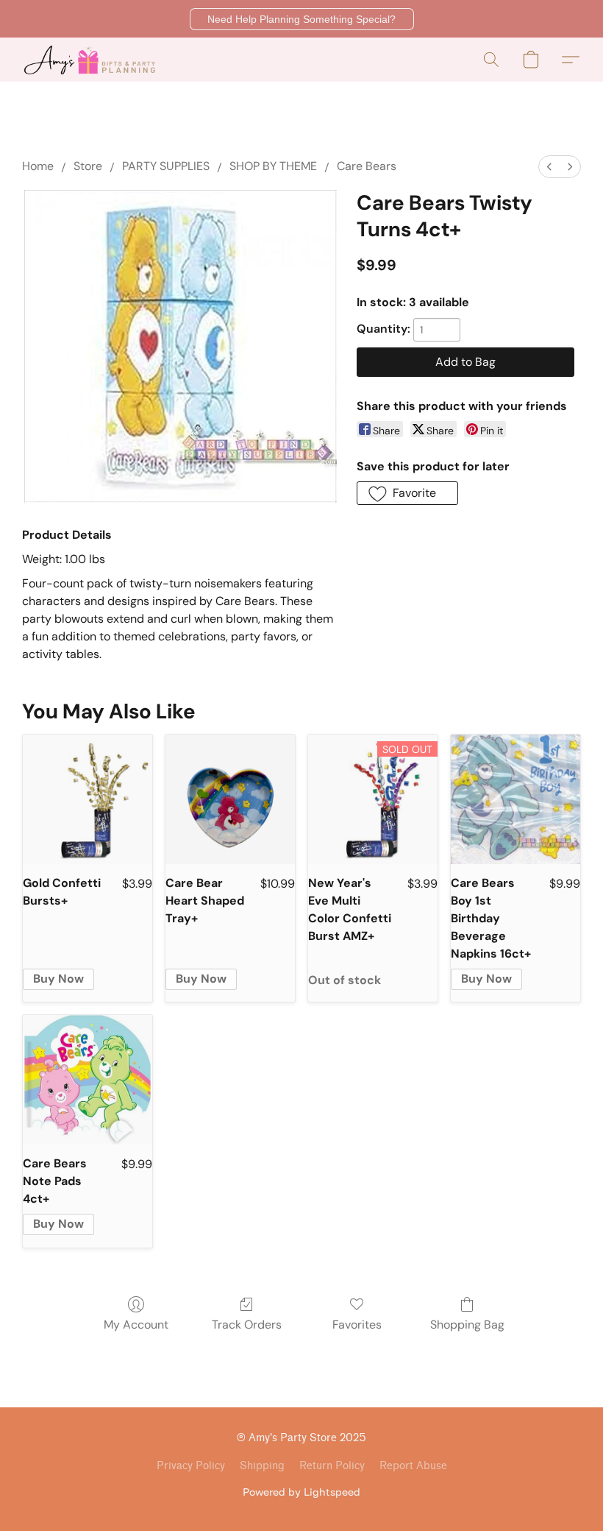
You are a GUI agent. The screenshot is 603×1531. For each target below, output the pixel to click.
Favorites (357, 1324)
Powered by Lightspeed (301, 1491)
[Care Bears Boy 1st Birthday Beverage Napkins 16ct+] (515, 799)
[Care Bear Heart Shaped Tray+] (230, 799)
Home (38, 166)
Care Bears (366, 166)
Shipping (262, 1466)
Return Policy (332, 1466)
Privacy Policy (191, 1466)
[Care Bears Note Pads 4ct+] (87, 1080)
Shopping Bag (467, 1324)
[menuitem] (549, 166)
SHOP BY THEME (273, 166)
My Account (136, 1324)
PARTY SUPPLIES (166, 166)
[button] (302, 19)
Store (88, 166)
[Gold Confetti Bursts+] (87, 799)
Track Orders (247, 1324)
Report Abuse (413, 1466)
